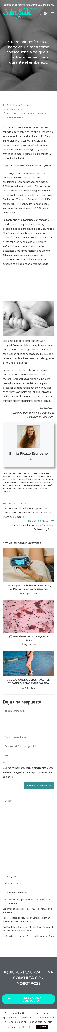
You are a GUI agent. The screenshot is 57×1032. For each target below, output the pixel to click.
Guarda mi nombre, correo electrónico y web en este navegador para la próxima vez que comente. (28, 772)
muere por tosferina (37, 479)
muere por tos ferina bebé (15, 479)
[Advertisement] (28, 280)
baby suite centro (11, 476)
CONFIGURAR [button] (26, 1026)
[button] (28, 999)
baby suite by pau (42, 473)
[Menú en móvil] (51, 13)
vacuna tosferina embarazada (28, 485)
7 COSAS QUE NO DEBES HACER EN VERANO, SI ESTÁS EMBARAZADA (28, 681)
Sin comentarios (15, 117)
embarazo (12, 113)
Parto (41, 113)
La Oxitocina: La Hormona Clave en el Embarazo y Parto (28, 936)
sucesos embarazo (43, 482)
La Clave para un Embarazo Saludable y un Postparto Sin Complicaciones (28, 587)
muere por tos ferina (41, 476)
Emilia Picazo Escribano (18, 105)
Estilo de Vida (27, 113)
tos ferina (8, 485)
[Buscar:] (28, 800)
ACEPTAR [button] (42, 1027)
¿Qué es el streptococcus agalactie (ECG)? (28, 638)
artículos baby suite (23, 473)
